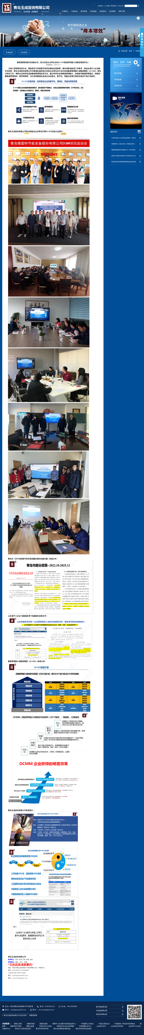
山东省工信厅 (101, 1026)
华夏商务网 (33, 1015)
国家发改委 (43, 1024)
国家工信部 (18, 1024)
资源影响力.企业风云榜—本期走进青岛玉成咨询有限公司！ (126, 144)
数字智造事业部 (101, 1007)
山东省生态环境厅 (117, 1026)
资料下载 (122, 11)
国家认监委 (30, 1026)
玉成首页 (100, 6)
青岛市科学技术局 (42, 1028)
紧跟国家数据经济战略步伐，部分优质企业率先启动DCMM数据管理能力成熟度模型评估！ (126, 150)
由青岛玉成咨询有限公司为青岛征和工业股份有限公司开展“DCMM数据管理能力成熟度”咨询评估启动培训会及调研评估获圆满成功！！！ (126, 156)
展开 (142, 41)
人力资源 (107, 6)
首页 (130, 51)
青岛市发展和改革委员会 (62, 1028)
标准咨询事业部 (101, 1014)
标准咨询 (103, 11)
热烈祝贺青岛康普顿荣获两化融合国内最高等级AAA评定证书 (126, 162)
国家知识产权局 (15, 1026)
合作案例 (112, 11)
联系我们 (114, 6)
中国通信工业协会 (87, 1024)
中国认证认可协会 (45, 1026)
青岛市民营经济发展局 (83, 1028)
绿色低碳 (93, 11)
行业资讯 (24, 52)
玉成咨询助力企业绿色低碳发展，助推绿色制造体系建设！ (126, 138)
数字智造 (84, 11)
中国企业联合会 (104, 1024)
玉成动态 (74, 11)
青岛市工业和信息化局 (23, 1028)
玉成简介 (65, 11)
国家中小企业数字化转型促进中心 (64, 1024)
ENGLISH (121, 6)
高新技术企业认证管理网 (65, 1026)
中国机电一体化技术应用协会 (125, 1024)
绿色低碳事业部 (101, 1010)
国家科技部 (31, 1024)
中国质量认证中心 (85, 1026)
